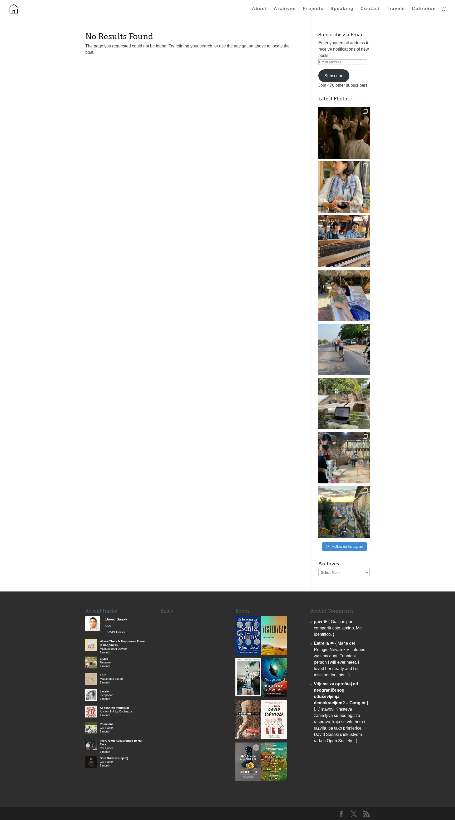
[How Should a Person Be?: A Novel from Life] (248, 780)
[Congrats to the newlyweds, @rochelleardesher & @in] (344, 132)
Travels (396, 9)
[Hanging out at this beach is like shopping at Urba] (344, 295)
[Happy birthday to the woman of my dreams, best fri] (344, 187)
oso (108, 625)
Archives (285, 9)
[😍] (344, 241)
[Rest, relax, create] (344, 403)
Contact (370, 9)
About (259, 9)
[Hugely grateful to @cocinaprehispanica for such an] (344, 457)
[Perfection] (248, 695)
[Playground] (274, 695)
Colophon (424, 9)
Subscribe (333, 76)
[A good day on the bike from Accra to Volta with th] (344, 349)
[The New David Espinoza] (274, 738)
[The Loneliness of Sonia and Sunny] (248, 653)
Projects (313, 9)
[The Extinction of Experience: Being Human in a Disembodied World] (274, 780)
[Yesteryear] (274, 653)
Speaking (342, 9)
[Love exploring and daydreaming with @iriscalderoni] (344, 511)
